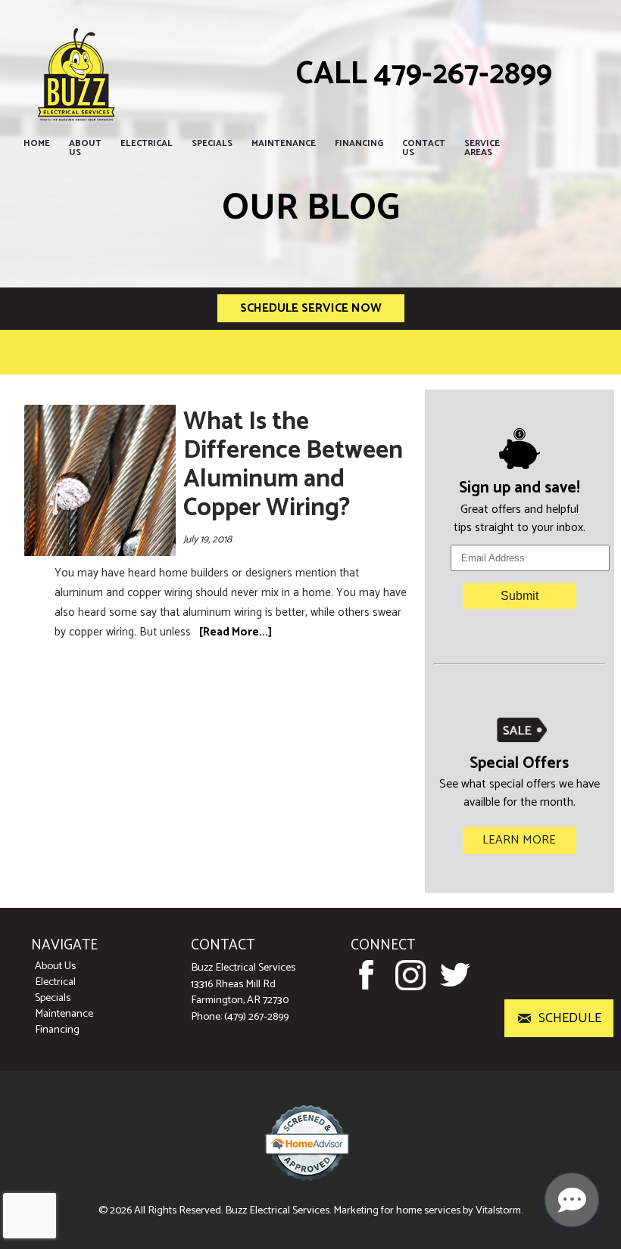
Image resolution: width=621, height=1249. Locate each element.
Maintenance (283, 143)
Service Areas (482, 148)
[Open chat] (571, 1199)
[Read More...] (235, 632)
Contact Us (423, 148)
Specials (212, 143)
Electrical (146, 143)
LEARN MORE (519, 840)
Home (36, 143)
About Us (85, 148)
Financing (359, 143)
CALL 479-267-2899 (424, 74)
